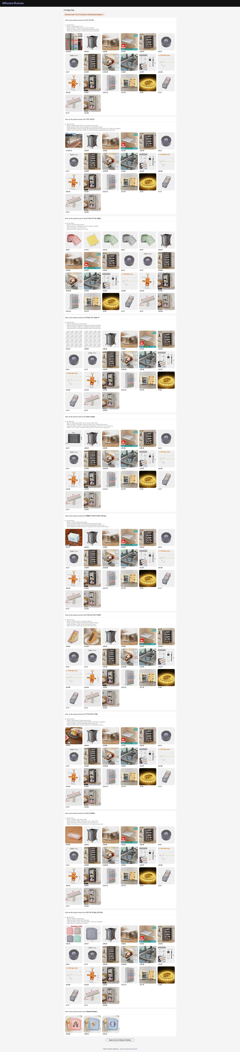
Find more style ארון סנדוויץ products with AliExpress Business (83, 14)
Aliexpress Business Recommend (128, 1049)
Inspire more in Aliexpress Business (120, 1040)
